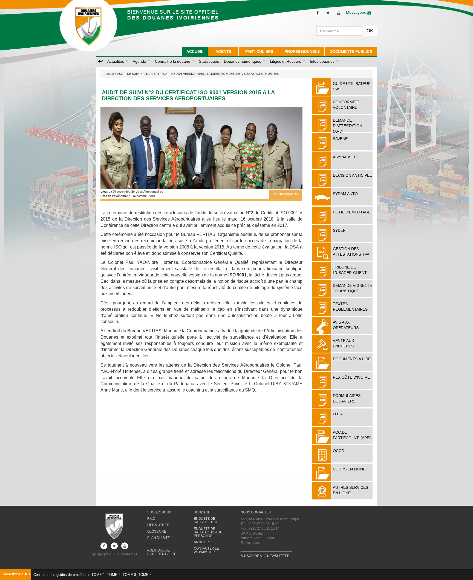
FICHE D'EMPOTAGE (351, 212)
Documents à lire (352, 359)
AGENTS (223, 51)
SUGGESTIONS (159, 512)
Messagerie (356, 12)
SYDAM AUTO (345, 194)
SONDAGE (202, 512)
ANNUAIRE (202, 542)
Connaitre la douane (173, 61)
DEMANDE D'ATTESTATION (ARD (347, 125)
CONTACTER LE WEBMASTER (206, 550)
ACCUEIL (194, 51)
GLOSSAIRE (156, 531)
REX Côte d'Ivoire (351, 377)
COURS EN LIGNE (349, 469)
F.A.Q (151, 519)
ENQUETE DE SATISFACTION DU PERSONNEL (208, 532)
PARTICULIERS (259, 51)
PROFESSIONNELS (302, 51)
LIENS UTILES (158, 525)
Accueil (109, 73)
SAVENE (340, 138)
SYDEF (339, 230)
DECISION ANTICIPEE (352, 175)
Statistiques (209, 61)
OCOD (338, 450)
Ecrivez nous (250, 543)
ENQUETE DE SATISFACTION (205, 520)
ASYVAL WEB (344, 157)
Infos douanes (323, 61)
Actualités (116, 61)
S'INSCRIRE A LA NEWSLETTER (265, 556)
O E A (338, 414)
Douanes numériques (243, 61)
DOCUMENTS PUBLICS (351, 51)
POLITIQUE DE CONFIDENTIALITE (161, 552)
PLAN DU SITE (158, 538)
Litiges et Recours (286, 61)
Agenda (140, 61)
